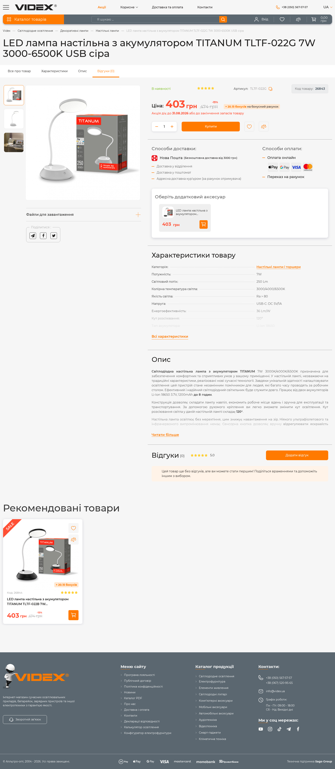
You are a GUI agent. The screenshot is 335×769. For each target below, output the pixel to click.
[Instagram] (270, 729)
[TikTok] (279, 729)
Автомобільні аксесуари (216, 713)
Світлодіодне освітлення (216, 676)
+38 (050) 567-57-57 (279, 678)
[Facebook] (298, 729)
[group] (83, 142)
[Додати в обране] (249, 126)
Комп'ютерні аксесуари (216, 700)
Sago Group (323, 761)
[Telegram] (288, 729)
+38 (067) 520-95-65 (279, 683)
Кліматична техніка (212, 739)
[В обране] (73, 528)
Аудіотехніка (208, 720)
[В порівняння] (73, 539)
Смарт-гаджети (210, 732)
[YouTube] (260, 729)
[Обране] (282, 19)
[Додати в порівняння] (264, 126)
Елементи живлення (213, 688)
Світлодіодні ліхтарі (213, 694)
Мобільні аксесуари (213, 707)
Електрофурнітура (212, 681)
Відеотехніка (208, 726)
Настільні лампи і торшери (278, 267)
